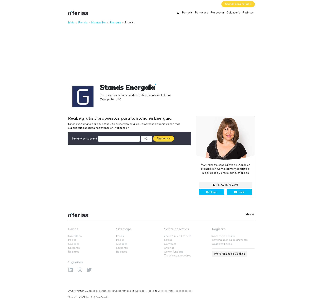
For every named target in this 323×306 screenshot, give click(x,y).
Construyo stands (223, 236)
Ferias (73, 229)
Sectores (74, 248)
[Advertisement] (161, 51)
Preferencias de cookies (180, 291)
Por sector (217, 12)
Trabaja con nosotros (177, 255)
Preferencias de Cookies (229, 254)
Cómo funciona (173, 252)
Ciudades (73, 244)
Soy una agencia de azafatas (230, 240)
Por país (187, 12)
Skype (213, 192)
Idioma (249, 214)
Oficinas (169, 248)
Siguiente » (163, 138)
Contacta (170, 244)
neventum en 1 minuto (177, 236)
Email (240, 192)
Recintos (248, 12)
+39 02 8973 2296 (226, 185)
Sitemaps (124, 229)
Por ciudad (201, 12)
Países (72, 240)
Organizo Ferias (222, 244)
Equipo (168, 240)
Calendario (233, 12)
